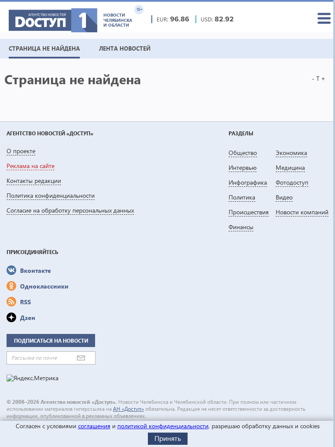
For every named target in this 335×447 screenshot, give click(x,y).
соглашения (94, 426)
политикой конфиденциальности (163, 426)
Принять (167, 438)
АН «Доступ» (128, 409)
